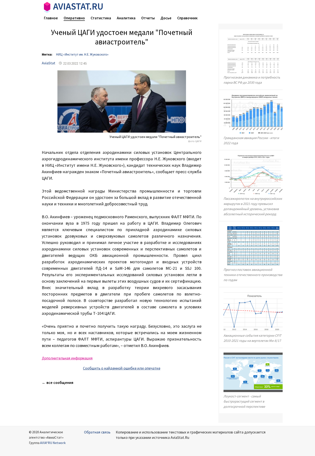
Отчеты (148, 17)
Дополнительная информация (67, 358)
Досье (165, 17)
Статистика (101, 17)
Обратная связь (97, 432)
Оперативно (74, 17)
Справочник (187, 17)
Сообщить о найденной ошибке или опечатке (121, 368)
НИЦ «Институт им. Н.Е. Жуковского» (82, 54)
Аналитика (126, 17)
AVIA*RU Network (53, 443)
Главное (51, 17)
